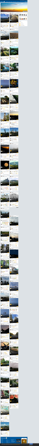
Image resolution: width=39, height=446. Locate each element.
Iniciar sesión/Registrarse (22, 0)
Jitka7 (2, 106)
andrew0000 (3, 205)
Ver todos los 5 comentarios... (6, 419)
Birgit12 (2, 26)
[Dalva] (26, 19)
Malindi (2, 139)
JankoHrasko (3, 30)
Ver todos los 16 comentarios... (15, 76)
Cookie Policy (14, 444)
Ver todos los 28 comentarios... (6, 190)
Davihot (12, 156)
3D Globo (7, 441)
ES (25, 0)
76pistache (3, 352)
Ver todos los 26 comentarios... (15, 27)
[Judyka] (20, 19)
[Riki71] (26, 15)
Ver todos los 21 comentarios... (6, 387)
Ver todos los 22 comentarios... (6, 241)
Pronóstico (2, 439)
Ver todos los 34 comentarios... (6, 28)
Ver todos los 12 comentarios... (6, 225)
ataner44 (12, 57)
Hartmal (12, 188)
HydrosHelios (3, 256)
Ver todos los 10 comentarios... (15, 141)
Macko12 (3, 402)
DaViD (2, 58)
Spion (11, 75)
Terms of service (12, 439)
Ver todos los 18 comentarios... (6, 206)
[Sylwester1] (20, 15)
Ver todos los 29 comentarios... (15, 190)
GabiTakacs (3, 337)
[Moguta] (22, 15)
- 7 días (2, 441)
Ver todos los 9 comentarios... (15, 279)
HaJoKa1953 (12, 245)
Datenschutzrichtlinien (13, 441)
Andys (11, 138)
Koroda (12, 260)
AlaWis (2, 204)
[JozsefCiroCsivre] (22, 19)
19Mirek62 (12, 357)
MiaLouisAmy (12, 107)
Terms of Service (18, 444)
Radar (6, 439)
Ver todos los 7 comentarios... (6, 322)
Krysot (2, 272)
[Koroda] (24, 15)
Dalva (2, 59)
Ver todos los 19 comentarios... (6, 174)
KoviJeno (3, 74)
